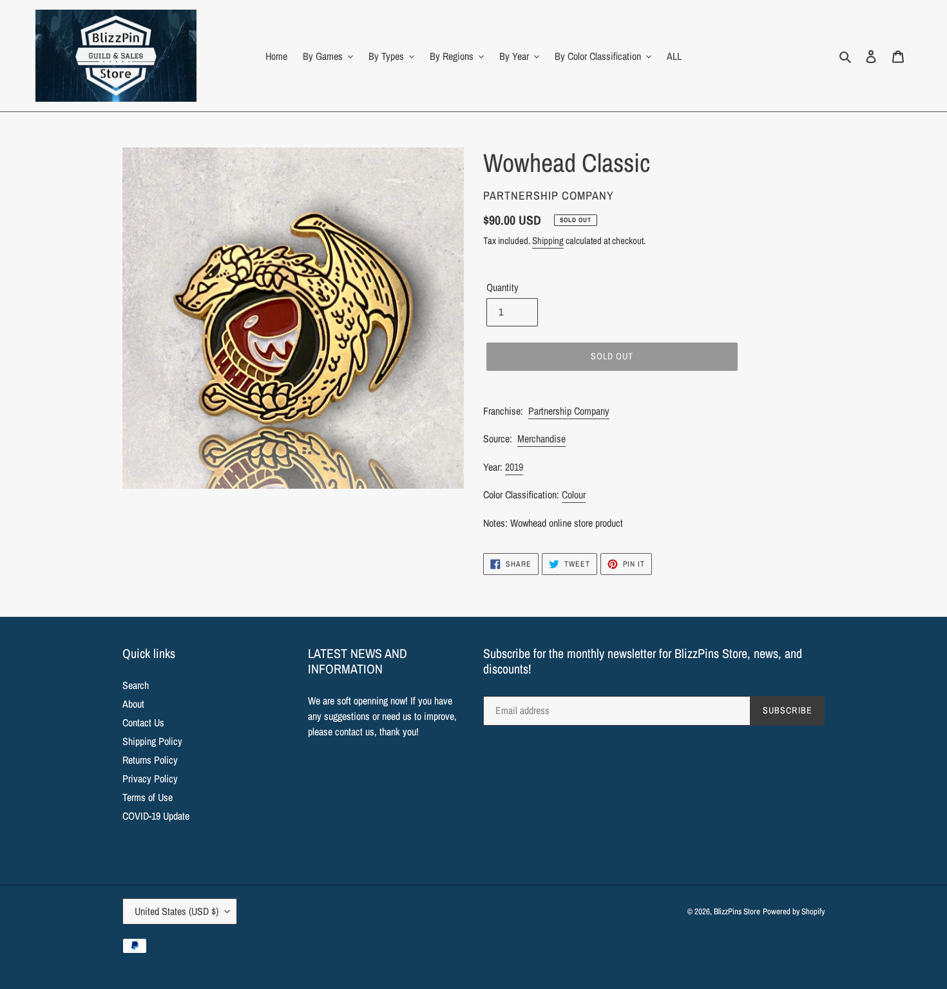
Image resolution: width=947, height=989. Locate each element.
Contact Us (143, 722)
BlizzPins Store (737, 911)
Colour (574, 494)
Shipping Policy (152, 741)
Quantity (502, 287)
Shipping (548, 240)
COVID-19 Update (155, 816)
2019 (514, 467)
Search (135, 685)
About (133, 704)
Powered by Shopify (794, 911)
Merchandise (541, 438)
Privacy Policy (150, 778)
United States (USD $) (176, 911)
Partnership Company (568, 411)
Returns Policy (150, 760)
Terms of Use (147, 797)
